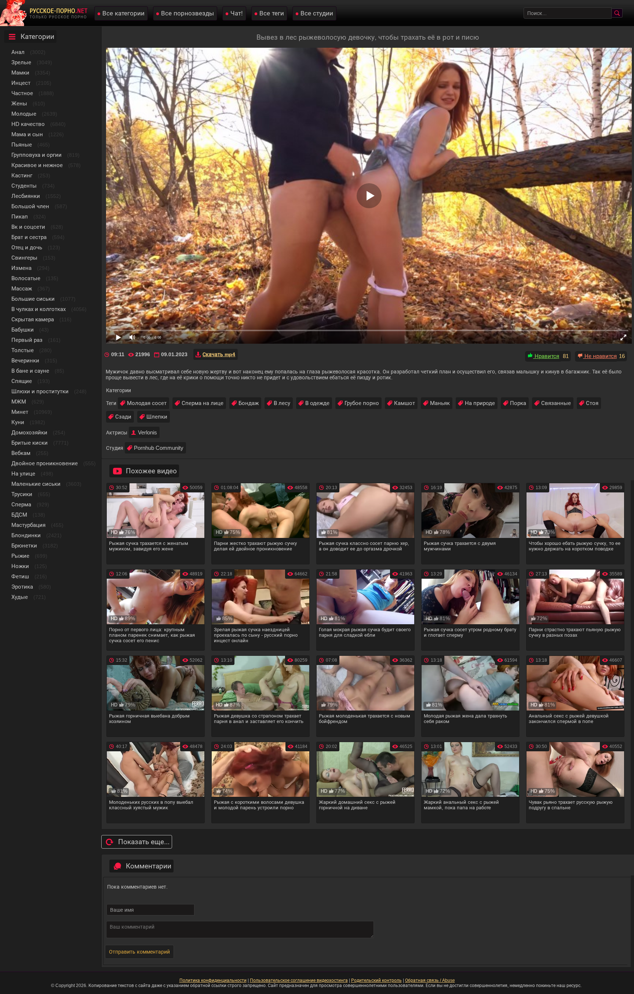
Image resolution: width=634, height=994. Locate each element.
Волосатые (25, 278)
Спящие (21, 381)
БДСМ (19, 515)
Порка (518, 403)
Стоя (592, 403)
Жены (19, 103)
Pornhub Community (158, 448)
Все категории (123, 13)
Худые (19, 597)
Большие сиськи (33, 299)
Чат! (236, 13)
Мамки (20, 72)
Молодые (23, 114)
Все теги (271, 13)
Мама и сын (27, 134)
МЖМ (18, 401)
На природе (480, 403)
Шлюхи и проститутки (40, 391)
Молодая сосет (147, 403)
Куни (17, 422)
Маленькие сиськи (36, 484)
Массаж (21, 288)
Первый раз (27, 340)
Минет (19, 412)
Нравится (546, 356)
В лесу (282, 403)
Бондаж (248, 403)
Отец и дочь (26, 247)
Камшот (404, 403)
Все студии (316, 13)
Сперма (21, 504)
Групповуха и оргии (36, 155)
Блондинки (26, 535)
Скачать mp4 (219, 354)
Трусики (21, 494)
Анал (18, 52)
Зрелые (21, 62)
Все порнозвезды (187, 13)
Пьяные (21, 144)
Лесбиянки (25, 196)
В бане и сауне (30, 371)
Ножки (20, 566)
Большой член (30, 206)
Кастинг (21, 175)
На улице (23, 473)
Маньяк (440, 403)
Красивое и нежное (37, 165)
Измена (21, 268)
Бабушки (22, 329)
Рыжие (20, 556)
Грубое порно (362, 403)
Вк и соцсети (28, 227)
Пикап (19, 216)
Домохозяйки (29, 432)
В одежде (317, 403)
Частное (22, 93)
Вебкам (20, 453)
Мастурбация (28, 525)
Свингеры (24, 257)
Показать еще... (144, 842)
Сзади (123, 416)
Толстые (22, 350)
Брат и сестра (29, 237)
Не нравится (600, 356)
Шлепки (156, 416)
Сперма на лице (202, 403)
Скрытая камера (32, 319)
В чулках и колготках (38, 309)
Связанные (556, 403)
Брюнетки (24, 545)
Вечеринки (25, 360)
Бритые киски (29, 443)
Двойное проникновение (44, 463)
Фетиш (20, 576)
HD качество (28, 124)
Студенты (24, 185)
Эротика (22, 586)
